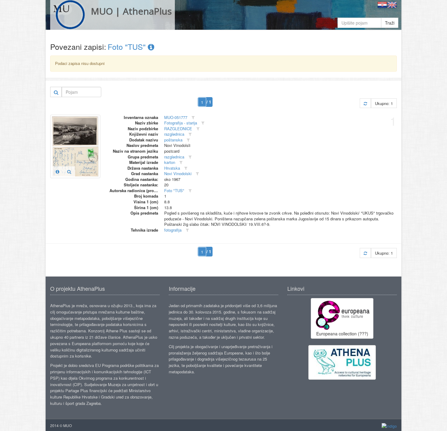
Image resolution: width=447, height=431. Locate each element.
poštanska (173, 140)
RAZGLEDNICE (178, 128)
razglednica (174, 134)
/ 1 (208, 102)
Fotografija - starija (180, 123)
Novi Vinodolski (178, 173)
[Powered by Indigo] (389, 426)
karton (169, 162)
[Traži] (56, 92)
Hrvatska (172, 168)
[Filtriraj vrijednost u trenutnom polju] (193, 117)
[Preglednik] (69, 171)
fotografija (173, 230)
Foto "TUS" (128, 46)
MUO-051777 (175, 117)
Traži (389, 23)
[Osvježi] (365, 103)
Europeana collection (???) (342, 334)
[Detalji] (57, 171)
